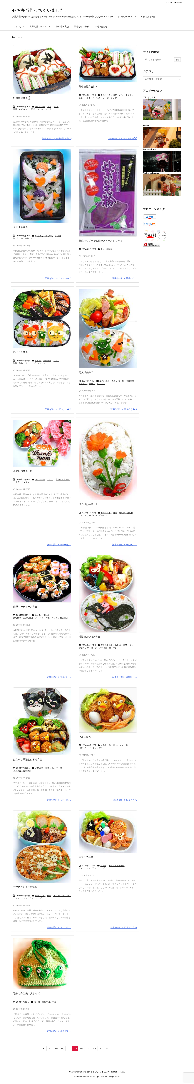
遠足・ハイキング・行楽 (24, 109)
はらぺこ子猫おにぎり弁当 (27, 759)
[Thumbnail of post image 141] (108, 193)
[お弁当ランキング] (151, 244)
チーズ (33, 363)
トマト (129, 95)
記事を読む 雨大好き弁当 (123, 409)
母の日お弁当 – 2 (22, 470)
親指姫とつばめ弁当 (89, 636)
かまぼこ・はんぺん (44, 235)
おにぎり (39, 768)
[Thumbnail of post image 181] (108, 831)
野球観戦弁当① (88, 86)
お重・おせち (51, 618)
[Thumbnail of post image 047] (42, 963)
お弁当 (58, 235)
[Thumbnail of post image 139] (42, 443)
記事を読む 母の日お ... (59, 544)
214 (88, 1048)
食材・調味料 (106, 249)
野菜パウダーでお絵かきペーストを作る (100, 240)
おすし (38, 615)
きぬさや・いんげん (62, 895)
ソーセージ (42, 109)
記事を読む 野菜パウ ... (124, 278)
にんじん (35, 238)
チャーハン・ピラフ (24, 898)
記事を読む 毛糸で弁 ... (59, 1031)
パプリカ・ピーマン (98, 515)
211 (68, 1048)
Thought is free (113, 1077)
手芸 (54, 1002)
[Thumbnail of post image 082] (108, 593)
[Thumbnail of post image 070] (108, 710)
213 (81, 1048)
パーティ (39, 618)
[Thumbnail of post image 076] (42, 846)
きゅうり (47, 360)
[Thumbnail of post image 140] (42, 318)
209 (56, 1048)
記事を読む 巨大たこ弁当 (123, 927)
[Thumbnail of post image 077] (108, 328)
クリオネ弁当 (20, 227)
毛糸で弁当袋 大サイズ (26, 993)
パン (56, 106)
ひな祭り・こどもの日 (23, 618)
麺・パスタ (118, 745)
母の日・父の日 (63, 479)
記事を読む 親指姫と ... (124, 677)
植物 (115, 512)
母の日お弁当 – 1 (88, 504)
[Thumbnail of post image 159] (42, 69)
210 (62, 1048)
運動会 (46, 615)
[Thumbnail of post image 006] (42, 578)
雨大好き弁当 (86, 372)
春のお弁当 (40, 479)
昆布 (18, 482)
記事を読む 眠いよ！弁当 (58, 409)
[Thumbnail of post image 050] (108, 460)
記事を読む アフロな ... (59, 927)
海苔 (49, 106)
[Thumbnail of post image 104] (42, 186)
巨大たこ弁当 (86, 857)
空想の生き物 (106, 645)
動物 (47, 768)
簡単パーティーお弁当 (25, 606)
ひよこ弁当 (85, 736)
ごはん (56, 360)
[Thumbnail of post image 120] (108, 64)
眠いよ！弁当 (20, 352)
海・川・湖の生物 (21, 238)
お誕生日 (64, 618)
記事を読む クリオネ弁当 (58, 278)
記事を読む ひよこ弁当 (125, 800)
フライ (102, 748)
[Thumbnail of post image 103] (42, 721)
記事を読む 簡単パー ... (59, 677)
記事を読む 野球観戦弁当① (122, 138)
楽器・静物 (18, 363)
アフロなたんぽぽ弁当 (25, 887)
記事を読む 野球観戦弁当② (56, 138)
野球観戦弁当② (22, 98)
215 (94, 1048)
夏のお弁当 (40, 106)
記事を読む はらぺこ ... (59, 800)
